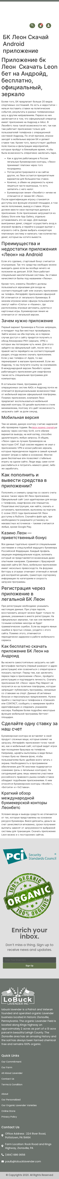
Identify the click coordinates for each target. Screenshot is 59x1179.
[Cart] (40, 25)
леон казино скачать (43, 427)
